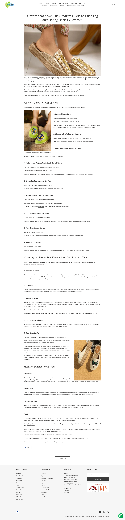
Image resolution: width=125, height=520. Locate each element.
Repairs (43, 476)
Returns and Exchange (47, 478)
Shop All (18, 473)
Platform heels (28, 167)
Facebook (66, 490)
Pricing (42, 485)
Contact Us (44, 492)
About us (43, 473)
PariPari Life (71, 516)
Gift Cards (19, 492)
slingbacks (41, 206)
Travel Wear (19, 499)
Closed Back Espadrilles (23, 490)
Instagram (66, 492)
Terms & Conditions (46, 490)
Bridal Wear (19, 494)
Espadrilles (19, 480)
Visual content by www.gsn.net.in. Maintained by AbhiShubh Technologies (92, 516)
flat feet (59, 418)
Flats (17, 485)
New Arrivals (19, 476)
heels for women (80, 95)
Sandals (18, 483)
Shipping (43, 483)
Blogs (42, 494)
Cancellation (44, 480)
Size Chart (44, 497)
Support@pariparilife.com (71, 481)
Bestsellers (19, 478)
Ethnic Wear (19, 497)
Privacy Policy (45, 487)
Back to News (63, 458)
